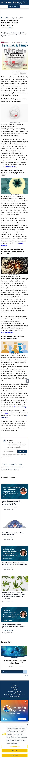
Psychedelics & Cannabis (17, 467)
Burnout (16, 469)
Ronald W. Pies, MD (9, 537)
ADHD (20, 464)
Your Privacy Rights (14, 696)
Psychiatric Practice (7, 469)
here (6, 413)
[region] (14, 740)
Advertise (14, 685)
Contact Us (14, 687)
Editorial (14, 689)
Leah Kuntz (7, 598)
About (14, 684)
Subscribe (21, 451)
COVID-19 (4, 464)
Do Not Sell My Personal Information (14, 695)
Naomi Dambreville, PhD (10, 507)
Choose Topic (12, 6)
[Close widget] (26, 702)
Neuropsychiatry (13, 464)
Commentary (5, 467)
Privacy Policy (14, 693)
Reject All (14, 750)
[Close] (27, 724)
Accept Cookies (14, 755)
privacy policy (8, 455)
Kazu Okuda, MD (8, 567)
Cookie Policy (13, 743)
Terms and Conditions (14, 691)
